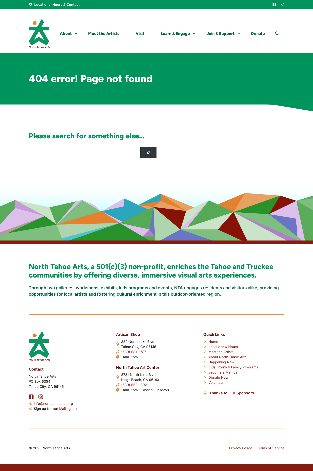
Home (213, 341)
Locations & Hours (223, 347)
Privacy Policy (240, 448)
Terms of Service (270, 448)
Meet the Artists (103, 33)
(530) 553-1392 (134, 385)
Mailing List (68, 409)
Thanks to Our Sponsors (231, 393)
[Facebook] (274, 4)
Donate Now (218, 377)
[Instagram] (282, 5)
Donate (258, 33)
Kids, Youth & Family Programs (233, 367)
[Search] (148, 152)
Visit (140, 33)
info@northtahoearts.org (53, 403)
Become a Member (223, 372)
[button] (277, 33)
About (66, 33)
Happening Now (221, 362)
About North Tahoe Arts (227, 357)
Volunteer (216, 382)
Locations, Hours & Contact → (59, 4)
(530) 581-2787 (133, 352)
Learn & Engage (175, 33)
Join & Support (221, 33)
